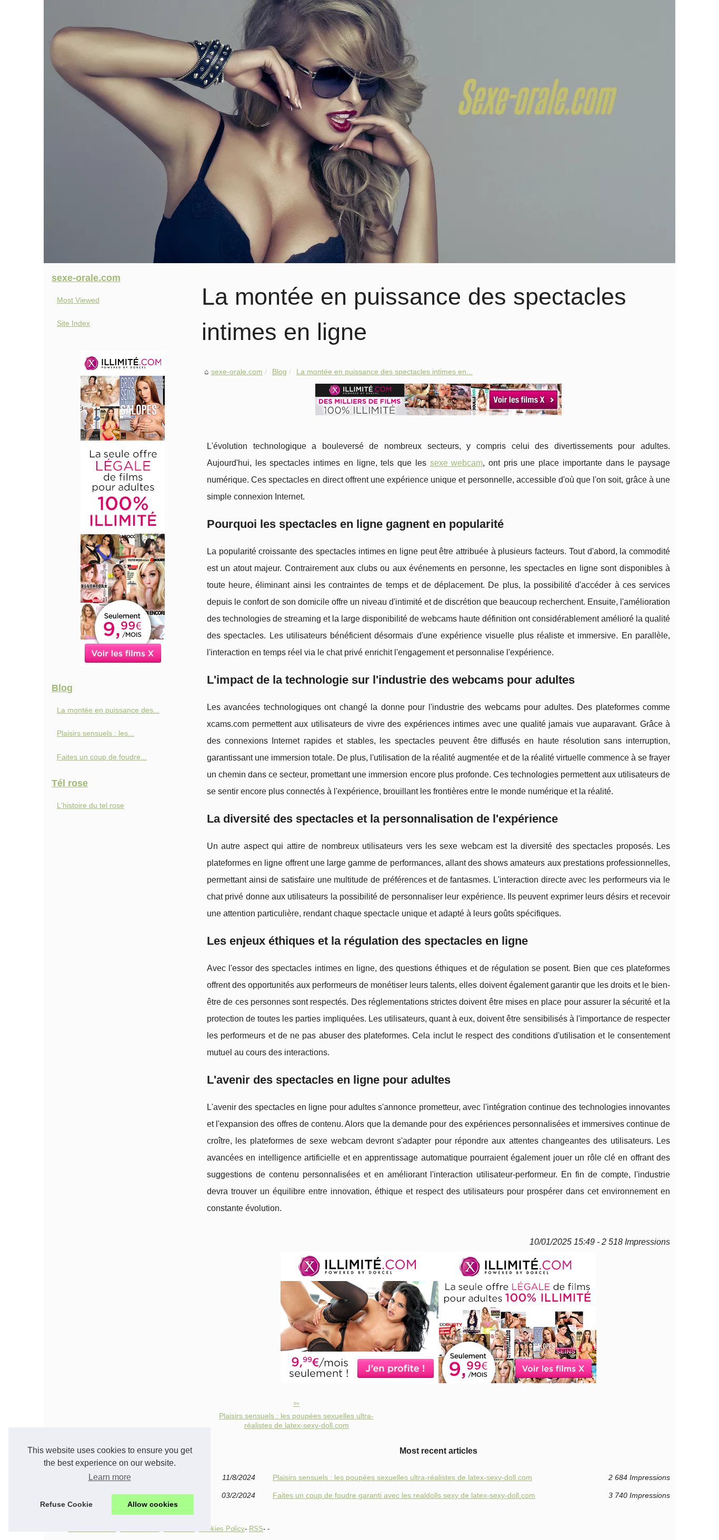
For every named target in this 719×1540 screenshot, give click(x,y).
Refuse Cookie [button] (66, 1504)
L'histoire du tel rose (90, 805)
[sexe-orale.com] (359, 131)
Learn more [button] (109, 1477)
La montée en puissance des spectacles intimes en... (384, 371)
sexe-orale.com (237, 371)
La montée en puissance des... (108, 710)
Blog (279, 371)
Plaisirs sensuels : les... (95, 733)
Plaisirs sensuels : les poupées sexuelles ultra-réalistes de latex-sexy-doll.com (296, 1421)
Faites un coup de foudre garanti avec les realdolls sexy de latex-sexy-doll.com (404, 1495)
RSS (256, 1529)
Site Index (73, 323)
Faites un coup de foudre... (102, 757)
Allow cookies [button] (152, 1504)
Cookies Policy (222, 1529)
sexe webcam (456, 462)
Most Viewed (78, 300)
